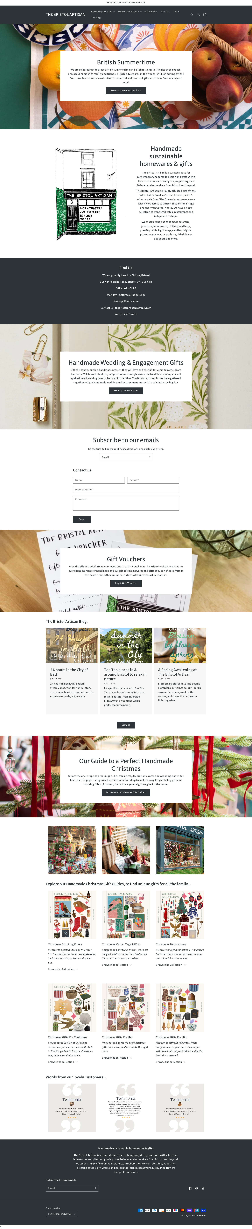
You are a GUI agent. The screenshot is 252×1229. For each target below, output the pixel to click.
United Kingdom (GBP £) (60, 1214)
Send (82, 519)
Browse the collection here (126, 90)
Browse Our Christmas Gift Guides (126, 792)
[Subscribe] (149, 457)
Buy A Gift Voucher (126, 583)
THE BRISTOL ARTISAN (197, 1216)
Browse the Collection (61, 969)
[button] (102, 11)
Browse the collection (126, 390)
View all (126, 725)
